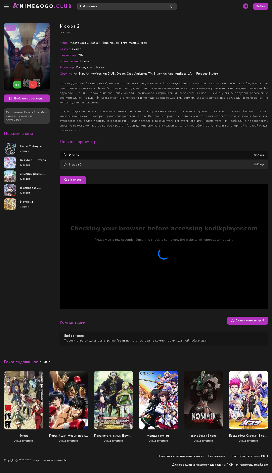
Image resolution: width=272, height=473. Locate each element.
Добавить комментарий (247, 320)
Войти (260, 6)
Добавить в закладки (29, 98)
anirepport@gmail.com (252, 464)
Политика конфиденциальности (181, 456)
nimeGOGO (46, 6)
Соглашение (216, 456)
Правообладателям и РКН (248, 456)
